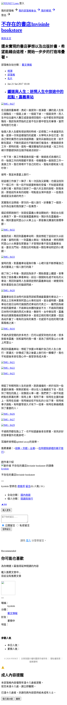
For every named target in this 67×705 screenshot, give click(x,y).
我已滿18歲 (7, 699)
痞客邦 (21, 486)
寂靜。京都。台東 (25, 448)
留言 (28, 486)
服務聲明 (33, 662)
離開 (18, 699)
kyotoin (5, 468)
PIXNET (14, 658)
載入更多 (6, 510)
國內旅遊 (26, 495)
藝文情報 (27, 64)
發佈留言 (6, 529)
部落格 (11, 74)
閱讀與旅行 (27, 498)
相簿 (9, 71)
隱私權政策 (55, 658)
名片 (9, 78)
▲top (4, 504)
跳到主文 (6, 38)
